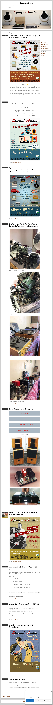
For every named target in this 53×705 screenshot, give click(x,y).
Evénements (14, 674)
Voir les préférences (47, 700)
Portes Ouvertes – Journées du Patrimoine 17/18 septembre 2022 (23, 514)
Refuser (39, 700)
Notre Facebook (11, 5)
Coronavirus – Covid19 (17, 679)
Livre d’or (17, 5)
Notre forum (4, 5)
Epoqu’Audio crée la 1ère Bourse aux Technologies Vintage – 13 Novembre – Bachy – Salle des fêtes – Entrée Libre (24, 170)
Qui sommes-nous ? (35, 5)
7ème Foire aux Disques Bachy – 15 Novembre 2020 (21, 626)
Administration (43, 5)
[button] (50, 691)
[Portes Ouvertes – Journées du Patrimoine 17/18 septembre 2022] (5, 517)
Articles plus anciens (6, 696)
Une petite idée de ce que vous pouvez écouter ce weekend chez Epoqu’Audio (23, 225)
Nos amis (22, 5)
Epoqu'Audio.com (26, 3)
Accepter (30, 700)
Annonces (43, 53)
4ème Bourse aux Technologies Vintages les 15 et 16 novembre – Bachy (24, 36)
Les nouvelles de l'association (16, 97)
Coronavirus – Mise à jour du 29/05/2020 (24, 604)
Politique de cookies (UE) (6, 7)
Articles (42, 55)
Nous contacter (28, 5)
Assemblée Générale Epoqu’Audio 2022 (23, 567)
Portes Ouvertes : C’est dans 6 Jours (21, 409)
